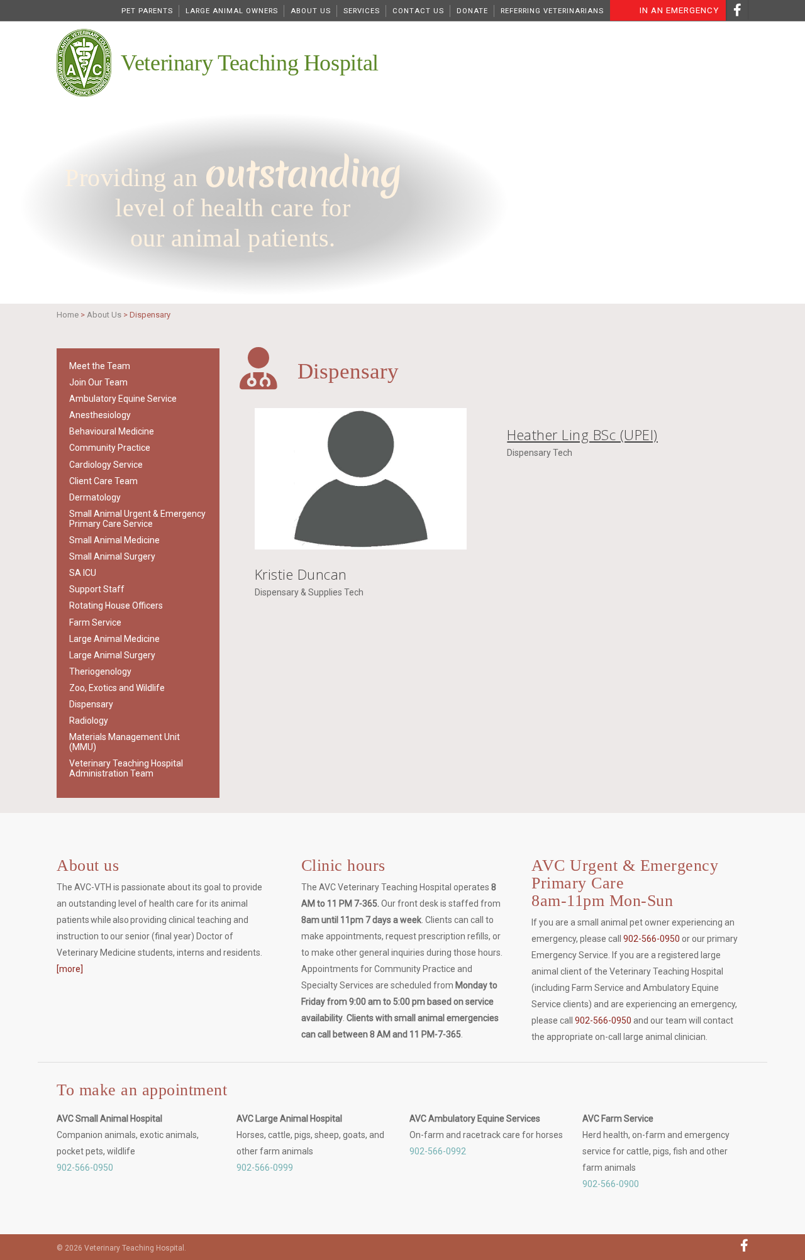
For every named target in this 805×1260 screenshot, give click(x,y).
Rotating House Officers (116, 605)
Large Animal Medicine (114, 639)
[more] (70, 969)
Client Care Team (103, 481)
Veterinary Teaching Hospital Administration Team (126, 768)
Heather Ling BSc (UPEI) (582, 434)
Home (68, 314)
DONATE (472, 11)
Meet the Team (99, 366)
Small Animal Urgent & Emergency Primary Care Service (137, 519)
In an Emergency (679, 10)
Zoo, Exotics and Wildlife (117, 688)
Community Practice (109, 448)
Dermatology (95, 497)
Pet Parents (147, 11)
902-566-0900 (610, 1184)
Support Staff (97, 589)
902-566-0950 (651, 939)
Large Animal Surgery (112, 655)
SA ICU (82, 573)
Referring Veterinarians (552, 11)
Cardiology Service (106, 465)
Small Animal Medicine (114, 540)
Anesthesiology (100, 415)
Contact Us (418, 11)
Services (361, 11)
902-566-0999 (264, 1168)
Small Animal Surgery (112, 556)
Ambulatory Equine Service (123, 399)
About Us (311, 11)
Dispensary (91, 704)
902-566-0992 (437, 1151)
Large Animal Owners (232, 11)
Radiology (88, 721)
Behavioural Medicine (111, 431)
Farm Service (95, 622)
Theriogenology (100, 671)
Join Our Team (98, 382)
